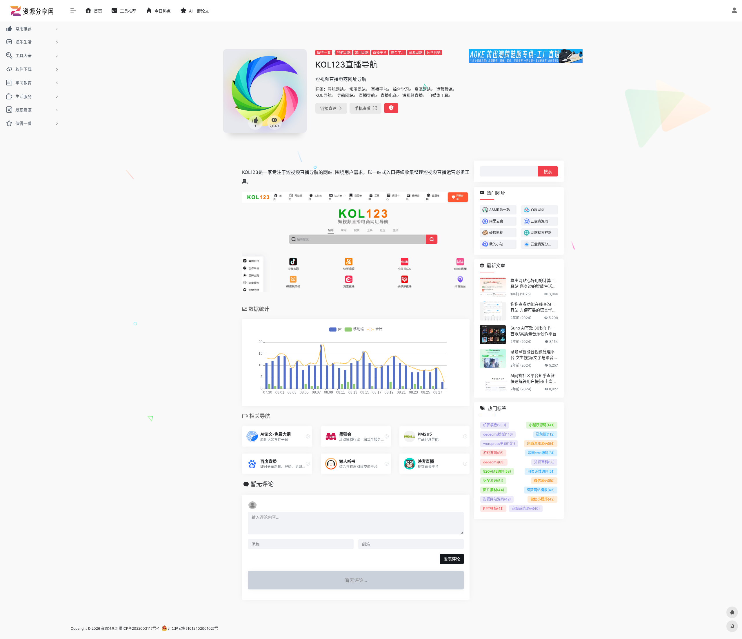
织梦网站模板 (540, 489)
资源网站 (416, 52)
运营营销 (434, 52)
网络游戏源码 (540, 443)
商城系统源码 (526, 508)
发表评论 (452, 558)
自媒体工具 (438, 95)
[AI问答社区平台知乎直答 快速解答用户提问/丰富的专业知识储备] (493, 382)
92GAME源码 (497, 471)
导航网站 (344, 52)
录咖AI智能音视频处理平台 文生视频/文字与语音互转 (534, 354)
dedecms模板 (498, 434)
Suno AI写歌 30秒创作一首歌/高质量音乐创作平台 (533, 330)
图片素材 (493, 489)
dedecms (494, 462)
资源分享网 (109, 628)
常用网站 (362, 52)
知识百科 (544, 462)
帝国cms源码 (541, 452)
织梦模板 (494, 425)
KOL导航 (323, 95)
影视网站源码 (497, 499)
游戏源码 (493, 452)
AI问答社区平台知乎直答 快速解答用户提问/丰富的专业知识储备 (533, 378)
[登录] (734, 11)
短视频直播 (412, 95)
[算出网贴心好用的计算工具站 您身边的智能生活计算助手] (493, 286)
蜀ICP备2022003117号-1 (139, 628)
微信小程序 (542, 499)
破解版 (545, 434)
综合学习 (398, 52)
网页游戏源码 (541, 471)
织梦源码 (493, 480)
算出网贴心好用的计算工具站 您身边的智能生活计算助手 (533, 283)
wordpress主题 (499, 443)
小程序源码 (541, 425)
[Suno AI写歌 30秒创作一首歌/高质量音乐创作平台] (493, 334)
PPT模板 (493, 508)
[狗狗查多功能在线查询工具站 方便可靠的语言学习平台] (493, 310)
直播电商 (389, 95)
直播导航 (367, 95)
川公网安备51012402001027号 (192, 628)
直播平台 (380, 52)
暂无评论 (262, 484)
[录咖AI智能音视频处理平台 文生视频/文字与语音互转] (493, 358)
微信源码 (544, 480)
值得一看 (324, 52)
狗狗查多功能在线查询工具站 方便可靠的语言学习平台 (533, 307)
